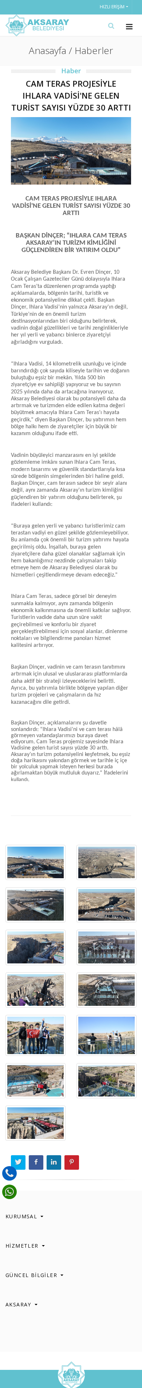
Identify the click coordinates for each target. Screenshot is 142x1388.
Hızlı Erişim (112, 7)
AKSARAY (19, 1304)
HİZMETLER (22, 1245)
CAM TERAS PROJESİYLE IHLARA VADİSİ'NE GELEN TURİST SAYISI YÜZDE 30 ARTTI (71, 95)
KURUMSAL (22, 1216)
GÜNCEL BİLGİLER (32, 1275)
